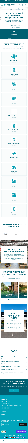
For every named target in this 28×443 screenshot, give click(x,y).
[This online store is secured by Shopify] (3, 432)
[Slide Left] (2, 1)
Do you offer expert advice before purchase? (10, 362)
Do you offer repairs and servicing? (10, 366)
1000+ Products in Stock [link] (15, 25)
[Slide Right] (26, 1)
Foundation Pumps (11, 435)
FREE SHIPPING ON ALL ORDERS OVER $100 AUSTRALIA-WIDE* (14, 1)
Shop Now (14, 62)
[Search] (20, 5)
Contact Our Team (13, 390)
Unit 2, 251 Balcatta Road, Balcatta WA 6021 (11, 405)
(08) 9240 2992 (6, 403)
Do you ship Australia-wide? (9, 369)
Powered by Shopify (19, 435)
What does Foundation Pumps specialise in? (12, 357)
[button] (20, 5)
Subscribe (22, 424)
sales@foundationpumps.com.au (10, 401)
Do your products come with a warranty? (12, 372)
